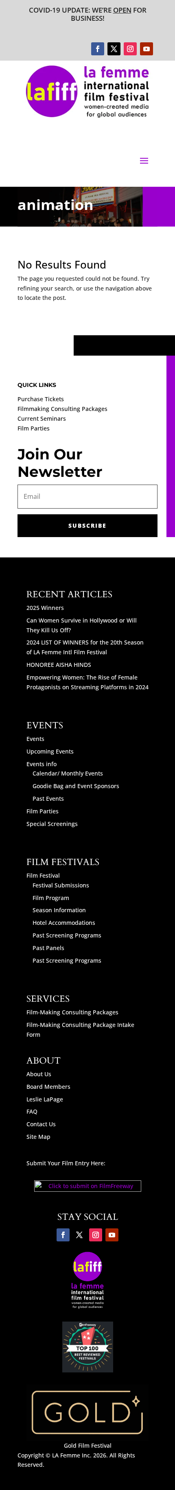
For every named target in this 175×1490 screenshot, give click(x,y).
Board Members (48, 1086)
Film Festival (43, 875)
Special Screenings (52, 824)
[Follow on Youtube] (146, 48)
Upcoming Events (50, 751)
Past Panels (48, 948)
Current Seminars (42, 418)
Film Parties (34, 428)
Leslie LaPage (44, 1099)
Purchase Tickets (41, 399)
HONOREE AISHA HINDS (58, 665)
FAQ (31, 1111)
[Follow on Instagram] (130, 48)
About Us (38, 1074)
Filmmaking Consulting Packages (62, 409)
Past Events (48, 798)
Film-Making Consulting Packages (72, 1012)
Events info (41, 764)
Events (35, 739)
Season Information (59, 910)
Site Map (38, 1136)
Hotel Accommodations (64, 922)
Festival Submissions (61, 885)
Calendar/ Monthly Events (68, 773)
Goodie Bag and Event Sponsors (76, 786)
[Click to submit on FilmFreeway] (87, 1189)
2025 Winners (45, 608)
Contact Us (41, 1124)
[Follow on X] (113, 48)
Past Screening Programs (67, 935)
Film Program (51, 898)
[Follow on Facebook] (97, 48)
